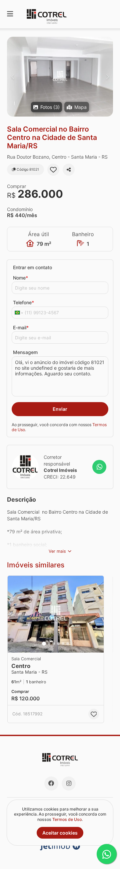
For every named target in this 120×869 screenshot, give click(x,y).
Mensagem (25, 352)
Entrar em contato (32, 267)
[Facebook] (51, 783)
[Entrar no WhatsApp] (99, 467)
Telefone (23, 302)
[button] (60, 77)
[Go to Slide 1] (44, 644)
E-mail (21, 327)
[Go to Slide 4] (58, 643)
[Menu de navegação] (10, 14)
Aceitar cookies (60, 833)
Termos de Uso (67, 819)
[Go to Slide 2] (49, 643)
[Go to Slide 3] (53, 643)
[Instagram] (69, 783)
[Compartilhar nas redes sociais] (69, 170)
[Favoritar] (53, 170)
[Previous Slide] (12, 77)
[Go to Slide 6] (67, 643)
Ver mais (57, 551)
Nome (20, 278)
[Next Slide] (107, 77)
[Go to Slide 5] (63, 643)
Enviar (60, 409)
